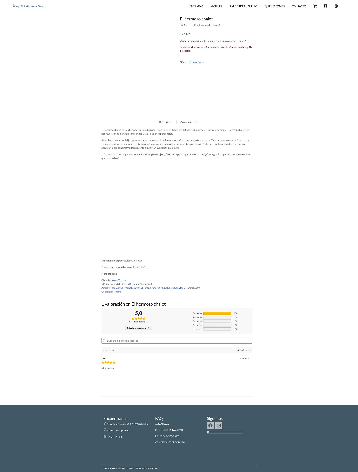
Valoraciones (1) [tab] (188, 122)
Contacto (299, 6)
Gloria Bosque (130, 284)
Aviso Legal (162, 423)
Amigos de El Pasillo (243, 6)
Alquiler (216, 6)
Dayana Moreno (142, 287)
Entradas (196, 6)
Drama (193, 62)
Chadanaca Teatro (111, 291)
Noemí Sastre (118, 280)
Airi (143, 468)
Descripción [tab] (165, 122)
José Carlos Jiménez (121, 287)
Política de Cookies (167, 436)
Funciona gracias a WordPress (118, 468)
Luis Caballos (176, 287)
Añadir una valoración (138, 328)
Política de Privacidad (169, 429)
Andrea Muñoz (160, 287)
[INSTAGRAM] (218, 425)
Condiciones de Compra (170, 442)
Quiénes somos (275, 6)
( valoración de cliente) (207, 24)
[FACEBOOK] (210, 425)
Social (201, 62)
